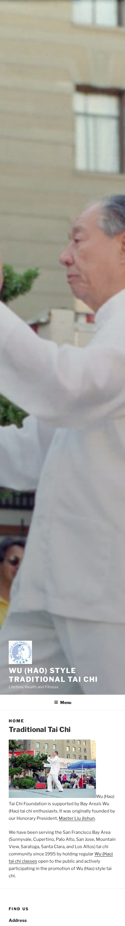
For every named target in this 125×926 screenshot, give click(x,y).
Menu (65, 702)
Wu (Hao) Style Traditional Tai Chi (53, 675)
